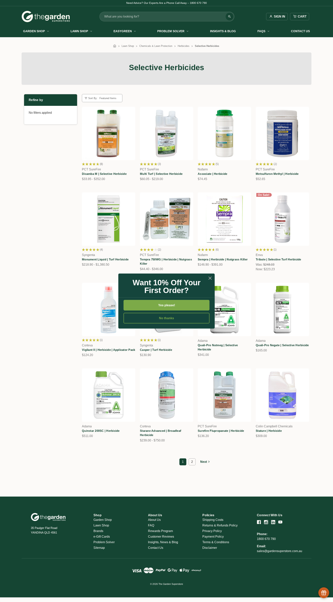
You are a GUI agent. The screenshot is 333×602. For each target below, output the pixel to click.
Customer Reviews (161, 536)
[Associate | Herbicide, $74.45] (224, 133)
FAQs (261, 31)
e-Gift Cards (101, 536)
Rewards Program (160, 531)
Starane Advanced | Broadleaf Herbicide (160, 433)
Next (203, 461)
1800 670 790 (266, 539)
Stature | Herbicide (269, 430)
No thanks (166, 318)
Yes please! (166, 305)
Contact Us (300, 31)
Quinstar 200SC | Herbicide (101, 430)
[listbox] (109, 98)
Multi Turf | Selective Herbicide (161, 173)
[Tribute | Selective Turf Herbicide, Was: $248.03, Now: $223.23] (282, 219)
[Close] (210, 278)
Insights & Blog (223, 31)
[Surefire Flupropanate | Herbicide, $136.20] (224, 395)
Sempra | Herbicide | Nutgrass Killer (223, 259)
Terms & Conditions (215, 542)
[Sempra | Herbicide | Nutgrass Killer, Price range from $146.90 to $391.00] (224, 219)
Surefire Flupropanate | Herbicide (221, 430)
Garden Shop (34, 31)
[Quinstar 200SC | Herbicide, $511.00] (108, 395)
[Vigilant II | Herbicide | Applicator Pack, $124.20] (108, 309)
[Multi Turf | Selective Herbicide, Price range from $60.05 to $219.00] (166, 133)
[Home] (114, 46)
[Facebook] (259, 522)
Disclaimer (209, 547)
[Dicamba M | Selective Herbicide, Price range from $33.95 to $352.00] (108, 133)
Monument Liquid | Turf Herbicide (105, 259)
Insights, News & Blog (163, 542)
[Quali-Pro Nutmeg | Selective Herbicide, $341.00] (224, 309)
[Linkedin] (273, 522)
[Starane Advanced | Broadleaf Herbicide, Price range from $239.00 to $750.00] (166, 395)
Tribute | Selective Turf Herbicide (278, 259)
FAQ (151, 525)
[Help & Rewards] (323, 592)
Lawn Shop (79, 31)
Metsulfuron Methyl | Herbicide (277, 173)
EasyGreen (123, 31)
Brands (98, 531)
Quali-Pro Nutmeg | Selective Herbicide (218, 347)
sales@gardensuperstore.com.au (279, 551)
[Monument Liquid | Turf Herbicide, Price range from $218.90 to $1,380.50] (108, 219)
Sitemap (99, 547)
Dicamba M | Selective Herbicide (104, 173)
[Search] (229, 16)
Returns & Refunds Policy (220, 525)
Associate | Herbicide (212, 173)
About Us (154, 519)
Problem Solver (170, 31)
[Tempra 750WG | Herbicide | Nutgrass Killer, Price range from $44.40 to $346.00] (166, 219)
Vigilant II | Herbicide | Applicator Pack (108, 349)
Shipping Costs (212, 519)
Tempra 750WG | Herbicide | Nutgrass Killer (166, 261)
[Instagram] (266, 522)
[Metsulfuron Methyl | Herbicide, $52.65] (282, 133)
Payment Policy (213, 536)
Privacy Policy (212, 531)
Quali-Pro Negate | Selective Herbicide (282, 345)
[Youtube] (280, 522)
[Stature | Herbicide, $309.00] (282, 395)
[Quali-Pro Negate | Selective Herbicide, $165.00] (282, 309)
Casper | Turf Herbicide (156, 349)
